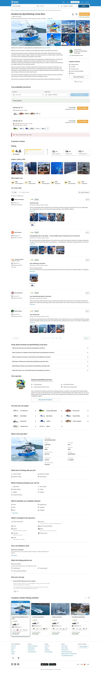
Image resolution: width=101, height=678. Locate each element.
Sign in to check (46, 47)
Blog (12, 649)
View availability (83, 108)
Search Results (41, 10)
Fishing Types (31, 648)
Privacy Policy (64, 649)
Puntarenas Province (24, 10)
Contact (13, 651)
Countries (47, 646)
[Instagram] (18, 664)
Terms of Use (64, 648)
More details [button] (14, 555)
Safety (12, 653)
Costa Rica (17, 10)
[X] (15, 664)
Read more (32, 211)
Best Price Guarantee (85, 17)
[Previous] (86, 598)
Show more (15, 512)
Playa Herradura (33, 10)
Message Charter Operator (45, 399)
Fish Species (31, 649)
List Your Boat (75, 2)
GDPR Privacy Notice (66, 651)
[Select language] (67, 2)
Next (86, 338)
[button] (37, 48)
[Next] (89, 598)
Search (84, 6)
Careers (13, 648)
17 (60, 338)
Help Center (64, 646)
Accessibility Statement (67, 655)
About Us (13, 646)
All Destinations (48, 651)
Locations (47, 649)
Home (12, 10)
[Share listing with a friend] (72, 14)
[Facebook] (12, 664)
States (46, 648)
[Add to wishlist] (76, 14)
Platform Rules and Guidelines (68, 653)
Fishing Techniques (32, 646)
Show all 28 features (78, 77)
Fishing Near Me (32, 651)
